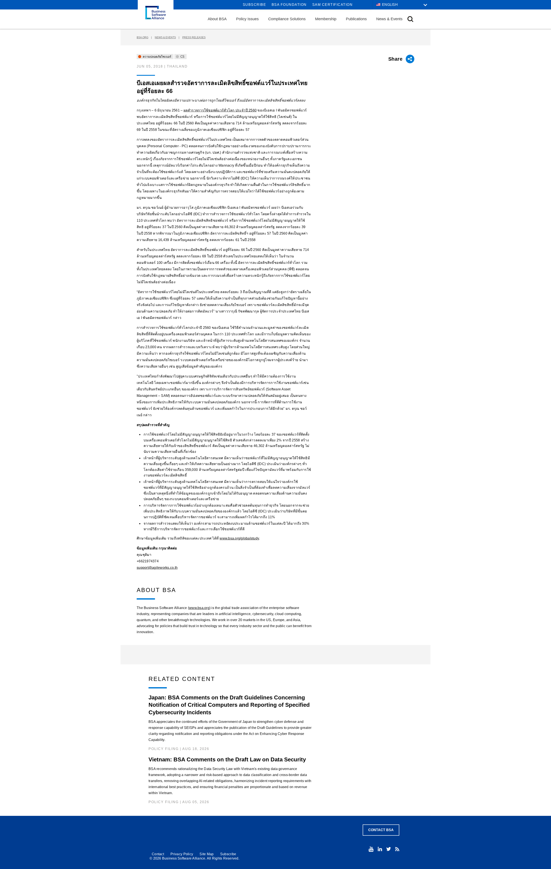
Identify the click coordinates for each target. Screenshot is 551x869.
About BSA (217, 19)
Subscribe (254, 4)
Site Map (207, 854)
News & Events (389, 19)
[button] (410, 19)
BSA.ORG (142, 37)
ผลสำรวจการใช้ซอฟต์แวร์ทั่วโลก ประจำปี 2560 (220, 110)
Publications (356, 19)
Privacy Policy (181, 854)
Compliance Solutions (287, 19)
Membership (325, 19)
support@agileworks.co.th (157, 567)
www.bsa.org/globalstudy (239, 538)
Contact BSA (381, 830)
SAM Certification (332, 4)
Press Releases (194, 37)
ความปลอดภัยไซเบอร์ (156, 57)
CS (182, 57)
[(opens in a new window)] (371, 849)
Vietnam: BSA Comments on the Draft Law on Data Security (227, 759)
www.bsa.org (199, 608)
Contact (158, 854)
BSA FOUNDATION (289, 4)
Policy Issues (247, 19)
